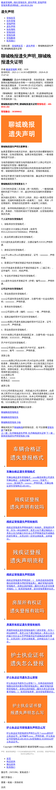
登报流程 (11, 32)
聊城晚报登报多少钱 (11, 422)
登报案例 (11, 38)
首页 (9, 758)
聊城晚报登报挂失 (9, 417)
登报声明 (11, 23)
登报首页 (11, 18)
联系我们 (11, 41)
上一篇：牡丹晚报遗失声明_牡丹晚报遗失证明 (23, 433)
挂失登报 (11, 21)
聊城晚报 (18, 427)
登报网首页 (17, 46)
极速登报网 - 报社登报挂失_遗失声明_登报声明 (23, 2)
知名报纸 (11, 29)
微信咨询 (11, 764)
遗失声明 (11, 26)
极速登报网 (11, 69)
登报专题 (11, 35)
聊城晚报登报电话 (9, 412)
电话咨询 (11, 761)
